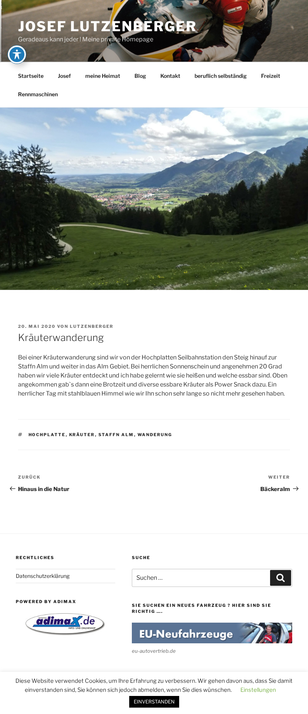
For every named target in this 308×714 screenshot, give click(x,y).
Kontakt (170, 76)
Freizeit (270, 76)
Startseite (31, 76)
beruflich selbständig (221, 76)
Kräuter (82, 434)
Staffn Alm (116, 434)
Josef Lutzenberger (107, 26)
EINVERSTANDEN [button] (154, 702)
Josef (64, 76)
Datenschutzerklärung (42, 576)
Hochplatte (47, 434)
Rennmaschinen (38, 94)
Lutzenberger (91, 326)
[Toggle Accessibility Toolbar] (17, 54)
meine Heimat (102, 76)
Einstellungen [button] (258, 690)
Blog (140, 76)
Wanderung (154, 434)
